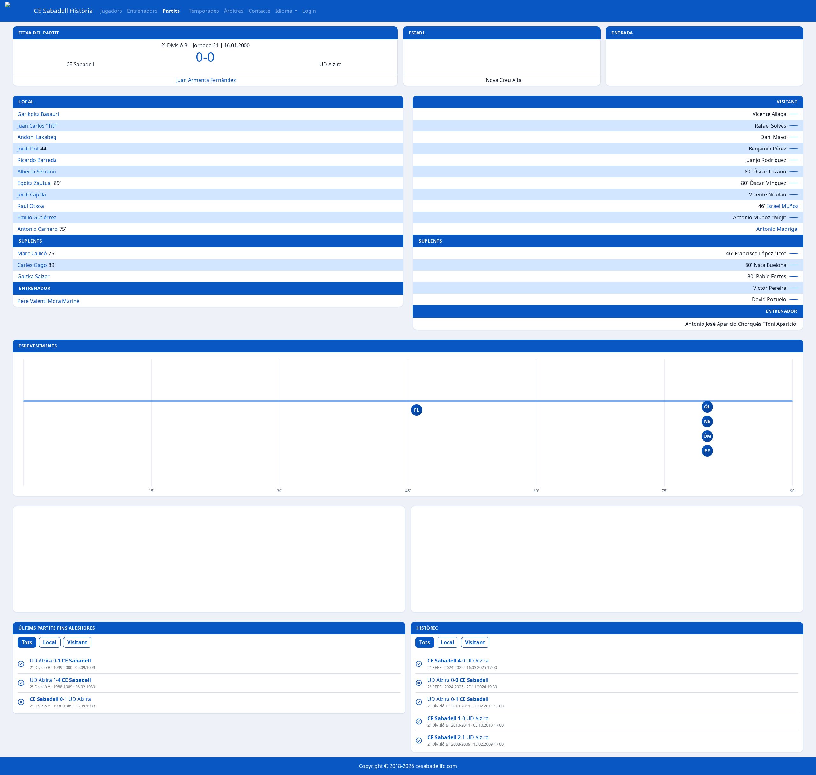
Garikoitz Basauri (38, 114)
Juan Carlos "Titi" (38, 125)
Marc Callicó (32, 253)
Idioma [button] (284, 10)
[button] (171, 10)
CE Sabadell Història (63, 10)
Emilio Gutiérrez (37, 217)
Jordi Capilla (32, 194)
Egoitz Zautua (34, 182)
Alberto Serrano (37, 171)
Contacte (259, 10)
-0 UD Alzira (458, 660)
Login (309, 10)
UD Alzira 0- (60, 660)
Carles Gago (32, 264)
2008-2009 (460, 744)
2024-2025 (453, 667)
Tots (27, 642)
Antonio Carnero (38, 228)
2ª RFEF (434, 667)
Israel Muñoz (782, 205)
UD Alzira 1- (60, 680)
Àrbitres (234, 10)
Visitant (77, 642)
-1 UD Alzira (60, 699)
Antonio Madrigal (777, 228)
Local (49, 642)
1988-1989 (62, 687)
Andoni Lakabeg (37, 137)
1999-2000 (62, 667)
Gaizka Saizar (34, 276)
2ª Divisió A (40, 687)
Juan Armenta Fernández (206, 80)
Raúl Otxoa (31, 205)
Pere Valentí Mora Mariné (48, 300)
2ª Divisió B (40, 667)
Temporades (204, 10)
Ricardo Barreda (37, 160)
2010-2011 (460, 706)
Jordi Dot (28, 148)
